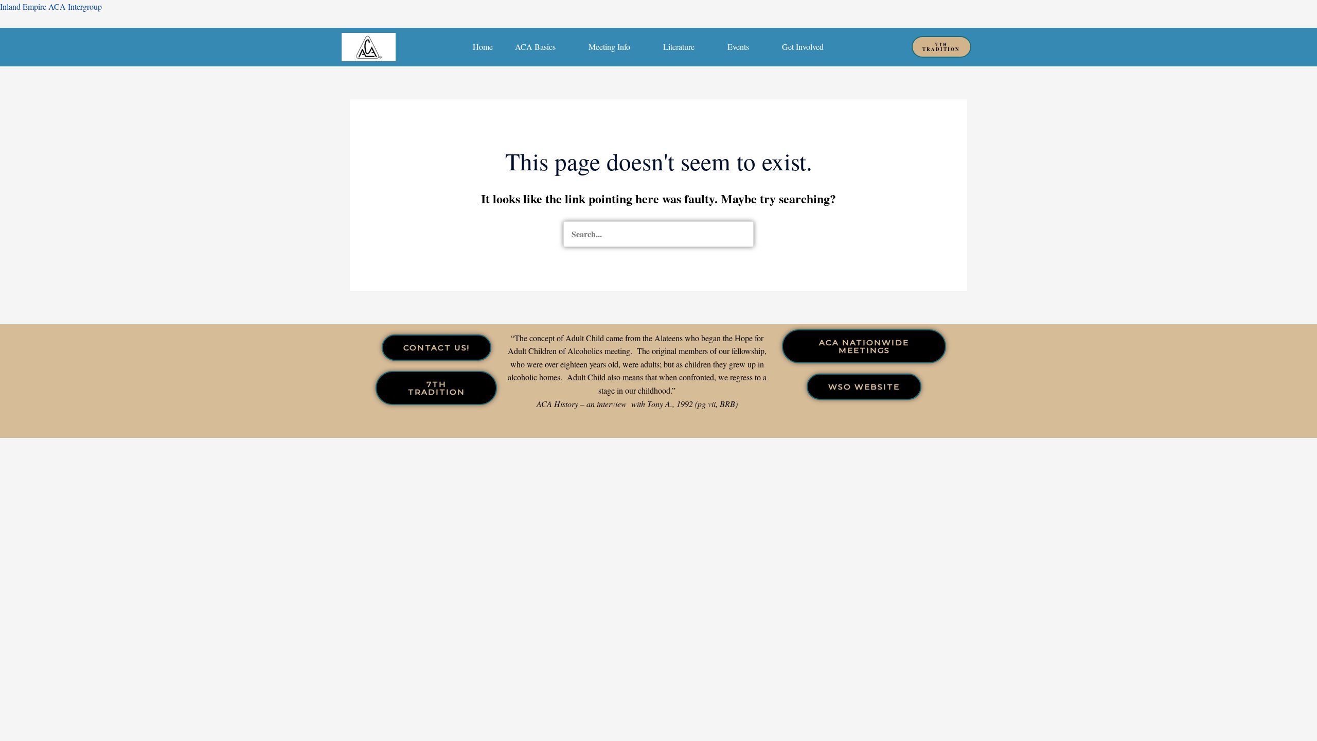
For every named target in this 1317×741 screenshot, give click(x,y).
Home (483, 46)
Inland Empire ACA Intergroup (51, 6)
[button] (541, 47)
